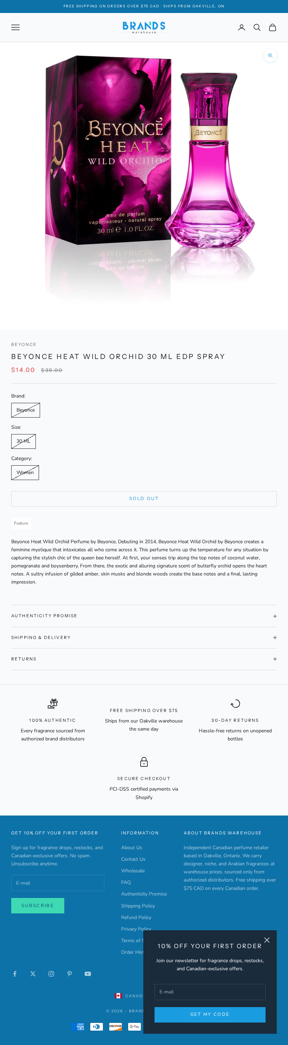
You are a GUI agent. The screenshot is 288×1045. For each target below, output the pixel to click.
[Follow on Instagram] (51, 973)
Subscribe (37, 906)
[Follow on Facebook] (14, 973)
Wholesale (133, 870)
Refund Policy (136, 917)
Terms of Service (139, 940)
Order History (136, 952)
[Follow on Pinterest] (69, 973)
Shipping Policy (138, 906)
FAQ (126, 882)
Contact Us (133, 859)
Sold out (144, 498)
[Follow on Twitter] (33, 973)
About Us (131, 847)
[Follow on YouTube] (87, 973)
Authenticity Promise (144, 894)
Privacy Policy (136, 929)
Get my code (210, 1014)
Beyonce (24, 344)
